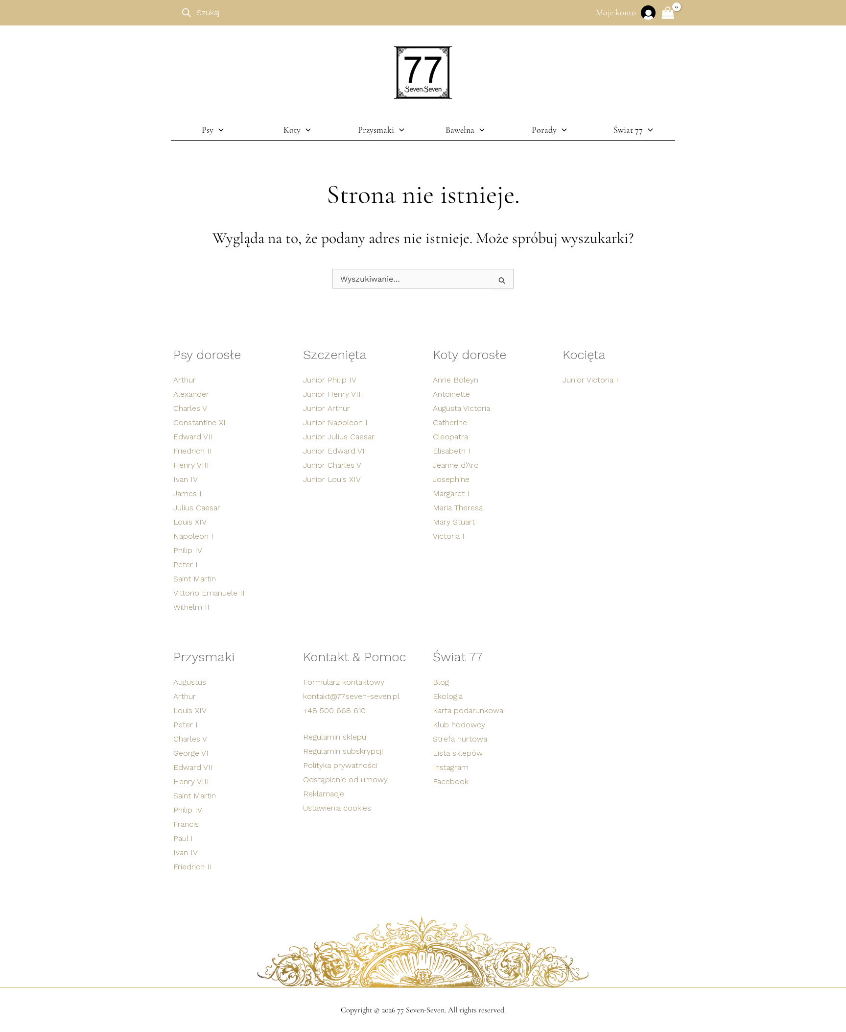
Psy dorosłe (207, 354)
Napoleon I (193, 536)
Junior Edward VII (335, 451)
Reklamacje (323, 793)
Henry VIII (191, 465)
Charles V (190, 408)
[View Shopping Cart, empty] (667, 14)
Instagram (451, 767)
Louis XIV (190, 522)
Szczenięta (335, 354)
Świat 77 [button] (628, 129)
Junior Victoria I (590, 379)
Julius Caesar (196, 507)
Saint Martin (194, 578)
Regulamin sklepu (334, 737)
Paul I (183, 838)
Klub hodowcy (459, 724)
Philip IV (187, 550)
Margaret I (451, 493)
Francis (186, 824)
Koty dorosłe (469, 354)
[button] (218, 129)
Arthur (184, 379)
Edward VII (193, 436)
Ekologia (448, 696)
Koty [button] (292, 129)
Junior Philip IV (329, 379)
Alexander (191, 394)
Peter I (185, 564)
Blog (441, 682)
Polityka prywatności (340, 765)
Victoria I (449, 536)
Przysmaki (204, 656)
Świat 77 (458, 656)
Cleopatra (450, 436)
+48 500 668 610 (334, 710)
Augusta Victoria (461, 408)
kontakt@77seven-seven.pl (351, 696)
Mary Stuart (454, 522)
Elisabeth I (451, 451)
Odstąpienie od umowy (345, 779)
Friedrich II (192, 451)
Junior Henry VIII (333, 394)
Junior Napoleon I (335, 422)
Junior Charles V (332, 465)
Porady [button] (544, 129)
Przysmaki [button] (376, 129)
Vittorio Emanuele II (209, 593)
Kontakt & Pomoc (354, 656)
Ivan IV (185, 479)
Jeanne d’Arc (455, 465)
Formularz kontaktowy (343, 682)
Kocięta (584, 354)
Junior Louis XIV (332, 479)
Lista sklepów (458, 753)
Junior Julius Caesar (339, 436)
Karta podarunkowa (468, 710)
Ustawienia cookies (337, 808)
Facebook (451, 781)
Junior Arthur (326, 408)
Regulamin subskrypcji (343, 751)
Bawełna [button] (460, 129)
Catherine (450, 422)
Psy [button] (207, 129)
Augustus (189, 682)
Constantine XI (199, 422)
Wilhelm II (191, 607)
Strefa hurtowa (460, 739)
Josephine (451, 479)
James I (187, 493)
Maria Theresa (458, 507)
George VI (191, 753)
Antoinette (451, 394)
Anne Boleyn (455, 379)
